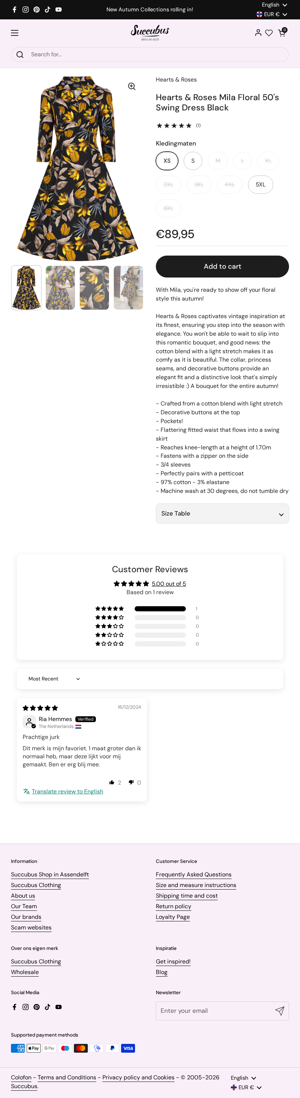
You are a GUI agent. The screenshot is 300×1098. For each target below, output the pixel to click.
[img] (40, 708)
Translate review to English (67, 791)
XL (268, 161)
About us (23, 895)
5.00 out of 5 (169, 584)
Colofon (21, 1077)
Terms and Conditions (67, 1077)
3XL (199, 184)
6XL (168, 208)
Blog (162, 972)
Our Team (24, 906)
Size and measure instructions (196, 885)
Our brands (26, 917)
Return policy (173, 906)
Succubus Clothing (36, 885)
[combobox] (150, 54)
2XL (168, 184)
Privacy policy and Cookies (138, 1077)
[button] (281, 33)
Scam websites (31, 927)
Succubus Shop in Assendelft (50, 874)
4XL (230, 184)
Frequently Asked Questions (194, 874)
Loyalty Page (173, 917)
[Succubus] (150, 33)
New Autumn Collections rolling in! (149, 9)
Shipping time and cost (187, 895)
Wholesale (25, 972)
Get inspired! (173, 961)
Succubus (24, 1086)
